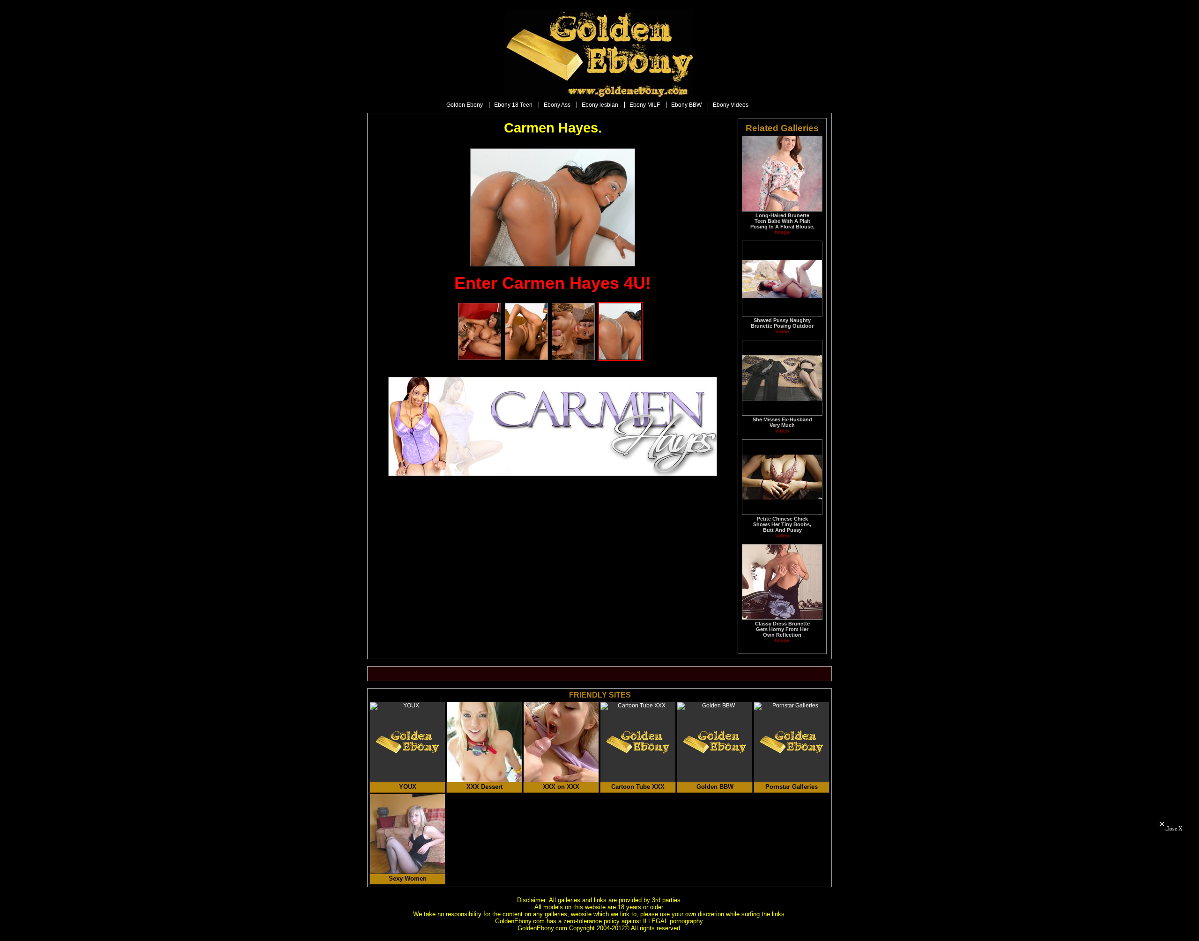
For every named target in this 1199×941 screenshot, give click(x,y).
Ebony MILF (644, 105)
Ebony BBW (686, 105)
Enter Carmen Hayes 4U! (552, 283)
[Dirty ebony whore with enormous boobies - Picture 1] (479, 358)
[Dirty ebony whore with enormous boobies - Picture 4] (620, 358)
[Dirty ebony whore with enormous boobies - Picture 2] (526, 358)
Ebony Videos (730, 105)
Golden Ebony (464, 105)
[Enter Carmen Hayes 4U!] (553, 207)
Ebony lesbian (600, 105)
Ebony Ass (557, 105)
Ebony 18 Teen (513, 105)
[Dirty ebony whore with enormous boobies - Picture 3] (573, 358)
